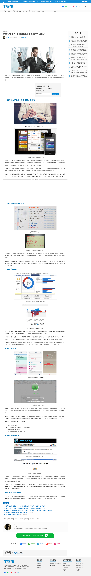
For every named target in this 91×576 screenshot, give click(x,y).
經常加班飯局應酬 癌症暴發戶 (12, 514)
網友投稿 (78, 570)
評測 (23, 11)
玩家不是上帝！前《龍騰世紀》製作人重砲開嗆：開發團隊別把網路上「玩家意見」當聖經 (79, 59)
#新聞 (26, 518)
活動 (33, 11)
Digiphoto (65, 567)
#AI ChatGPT (48, 11)
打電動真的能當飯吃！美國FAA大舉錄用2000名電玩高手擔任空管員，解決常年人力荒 (79, 42)
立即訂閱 (55, 94)
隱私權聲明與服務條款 (55, 563)
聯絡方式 (39, 567)
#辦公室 (21, 518)
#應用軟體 (10, 518)
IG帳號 (58, 543)
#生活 (38, 518)
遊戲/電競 (18, 11)
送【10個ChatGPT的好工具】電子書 (32, 535)
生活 (7, 31)
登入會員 (16, 552)
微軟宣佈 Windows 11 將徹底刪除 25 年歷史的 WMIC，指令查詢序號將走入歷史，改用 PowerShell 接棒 (79, 50)
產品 (9, 11)
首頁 (4, 31)
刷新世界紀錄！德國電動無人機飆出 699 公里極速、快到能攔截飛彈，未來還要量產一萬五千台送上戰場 (79, 46)
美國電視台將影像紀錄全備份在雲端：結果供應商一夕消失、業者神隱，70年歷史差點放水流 (29, 510)
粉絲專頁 (24, 543)
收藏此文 (24, 37)
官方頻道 (41, 543)
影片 (30, 11)
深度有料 (55, 11)
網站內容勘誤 (79, 563)
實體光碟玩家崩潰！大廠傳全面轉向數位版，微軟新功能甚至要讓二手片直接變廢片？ (79, 72)
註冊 (86, 6)
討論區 (38, 11)
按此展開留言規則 (19, 553)
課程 (43, 11)
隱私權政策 (62, 1)
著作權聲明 (52, 565)
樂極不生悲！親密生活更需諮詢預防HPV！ (15, 512)
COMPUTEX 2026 (63, 11)
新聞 (5, 11)
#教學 (5, 518)
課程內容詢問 (79, 565)
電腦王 (64, 570)
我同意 (84, 1)
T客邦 (64, 563)
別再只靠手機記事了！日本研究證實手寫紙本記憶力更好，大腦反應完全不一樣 (79, 37)
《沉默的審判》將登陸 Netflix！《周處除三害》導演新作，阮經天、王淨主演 (24, 506)
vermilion (7, 37)
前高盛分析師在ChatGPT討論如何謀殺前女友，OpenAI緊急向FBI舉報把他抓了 (25, 508)
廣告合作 (39, 565)
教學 (27, 11)
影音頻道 (50, 543)
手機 (14, 11)
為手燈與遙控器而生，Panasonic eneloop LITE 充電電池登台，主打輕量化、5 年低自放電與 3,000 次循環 (79, 76)
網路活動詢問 (79, 567)
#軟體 (16, 518)
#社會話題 (32, 518)
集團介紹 (39, 563)
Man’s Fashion (66, 565)
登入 (83, 6)
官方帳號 (33, 543)
